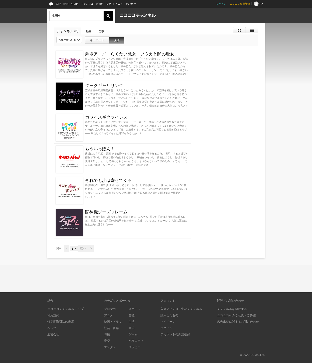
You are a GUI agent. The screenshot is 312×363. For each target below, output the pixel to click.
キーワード (97, 40)
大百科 (100, 3)
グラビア (135, 347)
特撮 (107, 334)
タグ (117, 40)
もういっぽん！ (100, 148)
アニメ (108, 315)
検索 (108, 16)
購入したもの (169, 315)
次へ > (86, 248)
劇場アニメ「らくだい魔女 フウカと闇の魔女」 (131, 54)
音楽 (107, 340)
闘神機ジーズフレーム (106, 212)
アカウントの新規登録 (175, 334)
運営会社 (53, 334)
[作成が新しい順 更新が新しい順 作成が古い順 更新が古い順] (69, 40)
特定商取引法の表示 (60, 321)
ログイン (221, 3)
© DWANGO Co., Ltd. (252, 354)
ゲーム (133, 334)
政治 (132, 328)
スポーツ (135, 309)
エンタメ (110, 347)
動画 (58, 3)
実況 (108, 3)
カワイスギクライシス (106, 117)
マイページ (167, 321)
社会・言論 (111, 328)
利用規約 (53, 315)
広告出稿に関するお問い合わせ (238, 321)
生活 (132, 321)
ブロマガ (110, 309)
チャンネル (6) (67, 31)
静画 (66, 3)
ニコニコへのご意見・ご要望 (236, 315)
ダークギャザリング (104, 85)
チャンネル (87, 3)
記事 (101, 31)
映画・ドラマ (113, 321)
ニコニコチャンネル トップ (65, 309)
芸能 (132, 315)
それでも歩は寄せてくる (108, 180)
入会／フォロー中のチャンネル (181, 309)
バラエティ (136, 340)
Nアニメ (118, 3)
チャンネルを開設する (232, 309)
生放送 (75, 3)
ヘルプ (51, 328)
